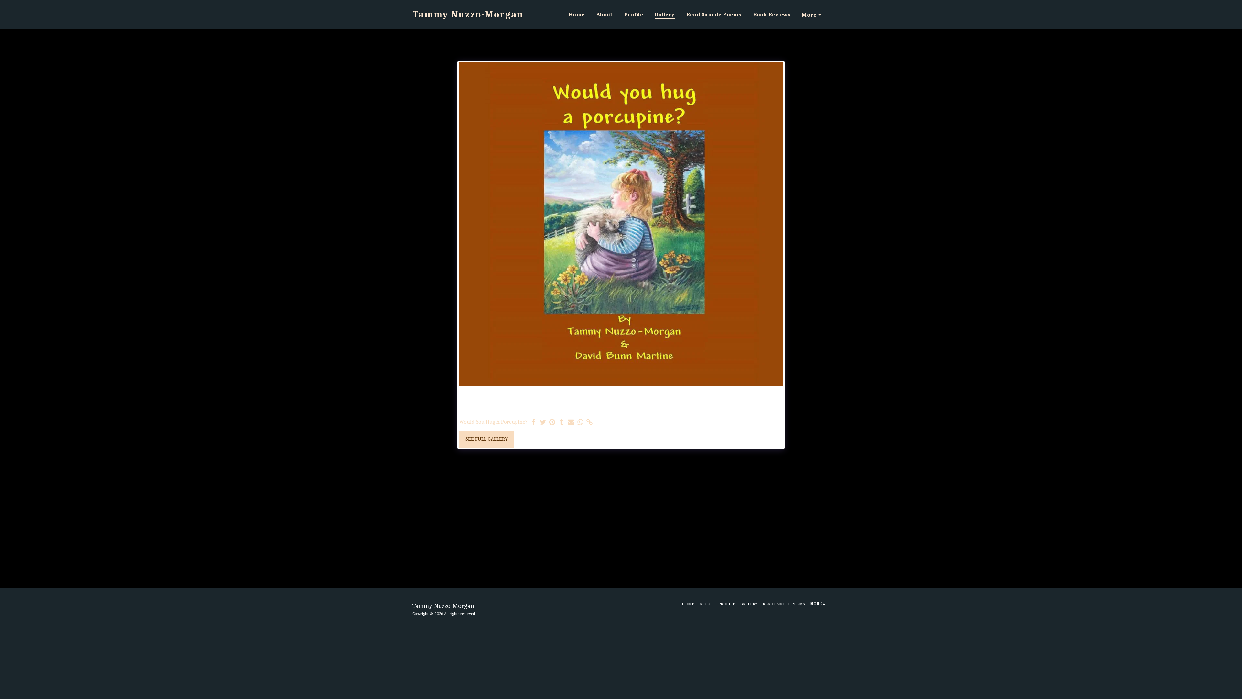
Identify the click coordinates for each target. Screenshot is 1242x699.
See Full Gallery (486, 439)
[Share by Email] (571, 422)
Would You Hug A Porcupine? (493, 422)
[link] (589, 422)
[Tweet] (542, 422)
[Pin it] (552, 422)
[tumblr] (561, 422)
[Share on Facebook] (533, 422)
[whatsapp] (580, 422)
